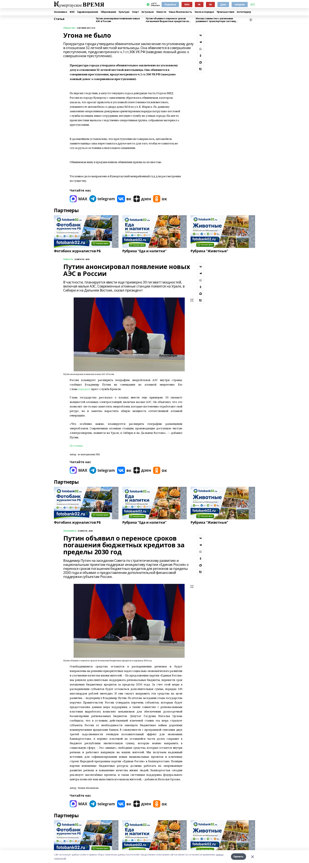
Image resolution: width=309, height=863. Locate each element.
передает (84, 389)
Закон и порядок (204, 12)
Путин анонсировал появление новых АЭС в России (118, 20)
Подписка (170, 4)
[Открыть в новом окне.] (78, 198)
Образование (108, 12)
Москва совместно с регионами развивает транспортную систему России (216, 20)
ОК (210, 4)
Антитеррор (244, 12)
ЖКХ (72, 12)
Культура (124, 12)
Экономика (60, 12)
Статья (59, 19)
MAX (186, 4)
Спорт (135, 12)
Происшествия (225, 12)
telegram (239, 4)
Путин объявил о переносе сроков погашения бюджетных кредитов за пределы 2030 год (167, 20)
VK (199, 4)
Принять (238, 856)
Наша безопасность (180, 12)
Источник (76, 446)
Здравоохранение (87, 12)
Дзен (223, 4)
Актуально (147, 12)
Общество (69, 28)
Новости (161, 12)
